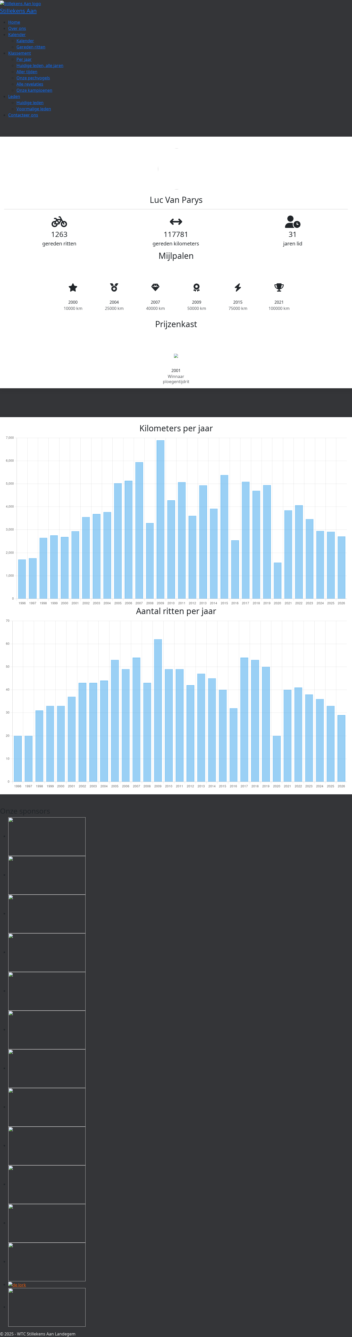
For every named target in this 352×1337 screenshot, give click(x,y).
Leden (14, 96)
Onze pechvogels (33, 78)
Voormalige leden (33, 109)
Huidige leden (30, 102)
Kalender (17, 34)
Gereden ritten (30, 47)
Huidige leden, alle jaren (39, 65)
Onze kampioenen (34, 90)
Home (14, 22)
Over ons (17, 28)
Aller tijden (26, 72)
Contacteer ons (23, 115)
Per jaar (24, 59)
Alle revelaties (29, 84)
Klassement (19, 53)
